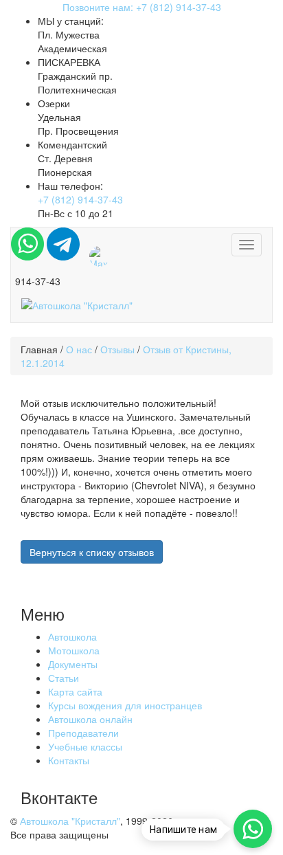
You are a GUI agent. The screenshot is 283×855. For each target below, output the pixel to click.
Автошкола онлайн (90, 719)
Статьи (63, 678)
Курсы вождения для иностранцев (125, 705)
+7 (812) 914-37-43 (80, 199)
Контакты (68, 760)
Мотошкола (74, 650)
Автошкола (72, 636)
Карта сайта (75, 691)
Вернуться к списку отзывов (92, 552)
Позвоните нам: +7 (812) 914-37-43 (142, 7)
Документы (73, 664)
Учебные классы (85, 746)
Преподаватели (83, 733)
